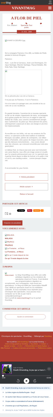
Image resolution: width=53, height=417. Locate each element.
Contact (43, 344)
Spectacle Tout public (26, 26)
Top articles (34, 344)
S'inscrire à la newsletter (12, 223)
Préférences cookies (45, 348)
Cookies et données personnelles (24, 348)
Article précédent (27, 177)
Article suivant (25, 187)
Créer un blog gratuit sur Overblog (16, 344)
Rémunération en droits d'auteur (36, 346)
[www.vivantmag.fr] (9, 276)
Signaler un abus (10, 346)
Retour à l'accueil (26, 194)
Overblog (48, 336)
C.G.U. (20, 346)
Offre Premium (5, 348)
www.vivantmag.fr (24, 298)
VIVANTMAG (23, 8)
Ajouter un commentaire (25, 317)
